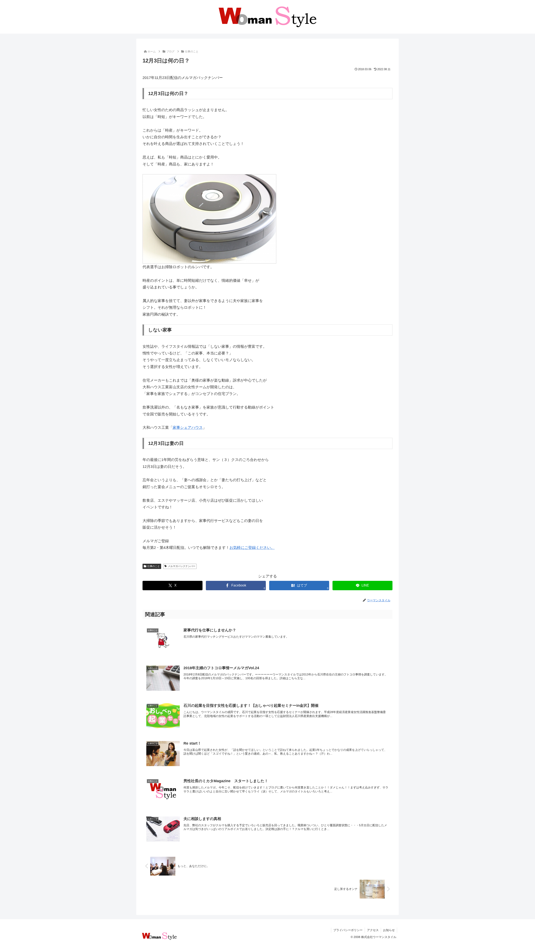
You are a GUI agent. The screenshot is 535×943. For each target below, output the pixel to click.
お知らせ (389, 930)
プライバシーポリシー (348, 930)
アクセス (373, 930)
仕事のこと (153, 566)
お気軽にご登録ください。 (252, 548)
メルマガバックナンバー (181, 566)
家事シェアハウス (188, 427)
